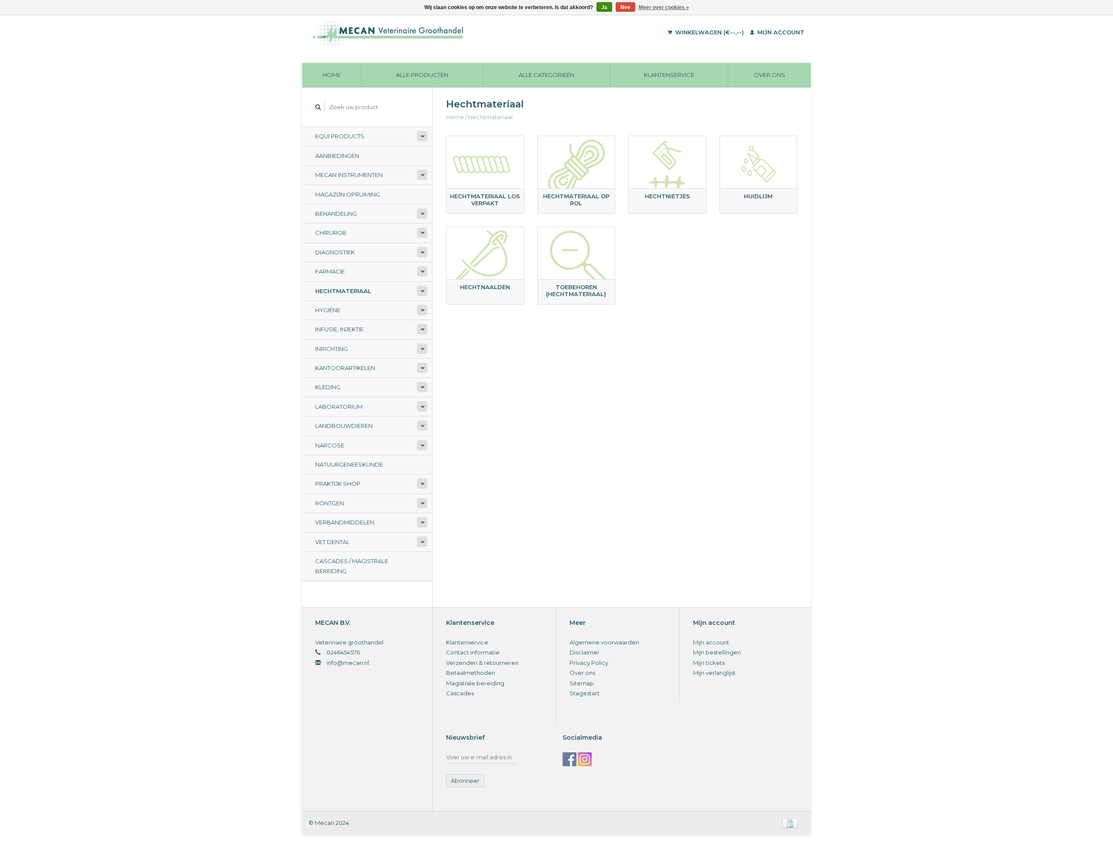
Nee (625, 7)
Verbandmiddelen (344, 522)
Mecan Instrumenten (349, 174)
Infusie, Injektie (339, 329)
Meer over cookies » (664, 7)
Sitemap (582, 683)
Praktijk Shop (337, 483)
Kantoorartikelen (345, 367)
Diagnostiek (335, 252)
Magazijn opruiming (347, 194)
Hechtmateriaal (343, 290)
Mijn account (780, 32)
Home (332, 74)
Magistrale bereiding (475, 683)
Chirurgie (331, 232)
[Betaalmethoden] (790, 822)
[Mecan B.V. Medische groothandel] (447, 32)
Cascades (460, 693)
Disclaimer (585, 652)
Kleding (327, 387)
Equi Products (339, 136)
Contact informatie (473, 652)
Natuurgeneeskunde (349, 464)
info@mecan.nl (348, 662)
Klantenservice (669, 74)
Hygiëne (327, 310)
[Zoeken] (318, 107)
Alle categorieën (546, 74)
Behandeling (336, 213)
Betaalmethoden (470, 672)
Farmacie (330, 271)
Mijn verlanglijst (714, 672)
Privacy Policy (589, 662)
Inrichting (331, 348)
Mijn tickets (709, 662)
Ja (604, 7)
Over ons (769, 74)
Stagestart (585, 693)
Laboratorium (339, 406)
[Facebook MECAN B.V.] (569, 759)
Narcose (329, 445)
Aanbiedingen (337, 155)
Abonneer (465, 780)
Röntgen (329, 503)
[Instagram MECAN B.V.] (585, 759)
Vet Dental (332, 541)
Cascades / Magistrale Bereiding (351, 565)
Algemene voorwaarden (604, 642)
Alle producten (422, 74)
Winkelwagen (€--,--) (709, 32)
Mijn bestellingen (717, 652)
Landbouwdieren (344, 425)
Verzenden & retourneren (482, 662)
